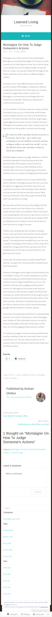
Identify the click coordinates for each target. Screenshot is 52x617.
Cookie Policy (44, 607)
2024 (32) (6, 567)
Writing (14, 378)
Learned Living (26, 22)
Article (12, 375)
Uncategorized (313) (11, 519)
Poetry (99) (7, 549)
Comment (38, 492)
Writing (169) (8, 530)
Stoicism (6, 378)
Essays (18, 375)
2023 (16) (6, 574)
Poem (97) (7, 556)
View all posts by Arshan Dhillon (19, 397)
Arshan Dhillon (20, 52)
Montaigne (41, 375)
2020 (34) (6, 593)
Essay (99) (7, 543)
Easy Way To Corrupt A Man (15, 414)
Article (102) (8, 536)
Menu (27, 36)
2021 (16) (6, 587)
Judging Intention (29, 375)
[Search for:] (26, 508)
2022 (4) (6, 580)
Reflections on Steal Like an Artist (33, 423)
